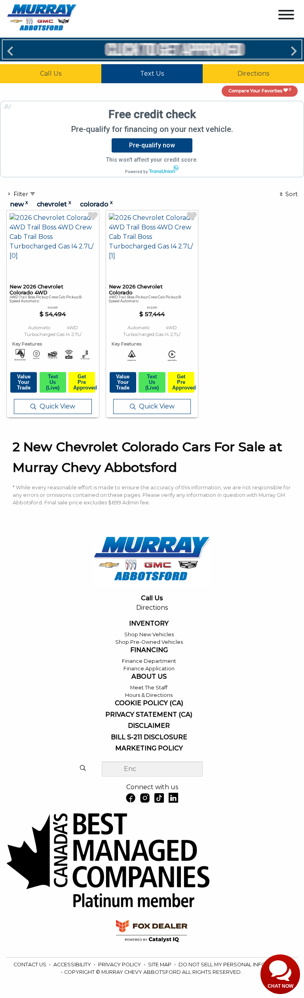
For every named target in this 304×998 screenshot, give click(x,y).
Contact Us (30, 964)
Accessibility (72, 964)
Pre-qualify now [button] (152, 145)
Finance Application (149, 669)
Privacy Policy (120, 964)
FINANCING (149, 650)
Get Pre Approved (84, 382)
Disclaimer (149, 725)
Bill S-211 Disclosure (149, 737)
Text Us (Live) (52, 382)
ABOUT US (149, 676)
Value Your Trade (23, 382)
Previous (10, 50)
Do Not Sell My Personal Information (234, 964)
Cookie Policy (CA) (149, 703)
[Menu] (286, 16)
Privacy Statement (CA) (148, 714)
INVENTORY (149, 623)
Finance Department (149, 661)
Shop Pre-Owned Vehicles (149, 642)
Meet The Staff (148, 688)
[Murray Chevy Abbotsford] (42, 18)
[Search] (83, 768)
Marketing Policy (149, 748)
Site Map (160, 964)
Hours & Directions (149, 695)
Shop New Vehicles (149, 634)
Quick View (57, 406)
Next (293, 50)
